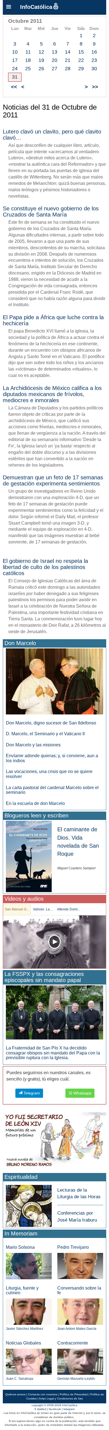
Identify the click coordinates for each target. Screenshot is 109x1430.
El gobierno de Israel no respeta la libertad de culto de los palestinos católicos (45, 567)
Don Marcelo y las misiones (33, 744)
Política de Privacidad (74, 1394)
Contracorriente (72, 1343)
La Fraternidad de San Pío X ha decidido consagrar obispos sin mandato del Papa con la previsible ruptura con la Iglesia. (53, 1053)
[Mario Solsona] (29, 1266)
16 (94, 52)
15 (81, 52)
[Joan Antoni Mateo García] (80, 1311)
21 (67, 60)
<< (14, 87)
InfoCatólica (36, 7)
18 (28, 60)
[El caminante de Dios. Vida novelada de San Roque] (29, 856)
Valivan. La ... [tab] (43, 909)
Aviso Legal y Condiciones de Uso (61, 1398)
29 (81, 68)
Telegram (31, 1093)
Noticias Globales (23, 1343)
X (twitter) (40, 1409)
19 (41, 60)
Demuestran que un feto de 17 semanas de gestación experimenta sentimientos (53, 480)
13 (54, 52)
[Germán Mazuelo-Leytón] (80, 1361)
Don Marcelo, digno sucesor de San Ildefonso (51, 723)
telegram (69, 1409)
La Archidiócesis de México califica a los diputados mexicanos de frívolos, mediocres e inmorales (52, 394)
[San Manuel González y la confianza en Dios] (54, 941)
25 (28, 68)
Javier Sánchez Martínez (24, 1329)
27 (54, 68)
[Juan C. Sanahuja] (29, 1361)
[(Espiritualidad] (29, 1204)
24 (15, 68)
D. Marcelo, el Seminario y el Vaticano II (45, 733)
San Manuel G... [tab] (17, 909)
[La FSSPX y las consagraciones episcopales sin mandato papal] (54, 1012)
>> (95, 87)
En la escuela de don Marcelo (35, 803)
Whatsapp (81, 1093)
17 (15, 60)
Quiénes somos (15, 1394)
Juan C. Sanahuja (19, 1379)
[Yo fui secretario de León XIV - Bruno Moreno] (54, 1140)
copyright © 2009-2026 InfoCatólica (54, 1405)
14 (67, 52)
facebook (55, 1409)
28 (67, 68)
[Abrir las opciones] (9, 7)
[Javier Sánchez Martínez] (29, 1311)
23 (94, 60)
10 (15, 52)
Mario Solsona (20, 1247)
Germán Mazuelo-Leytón (76, 1379)
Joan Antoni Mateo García (76, 1329)
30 (94, 68)
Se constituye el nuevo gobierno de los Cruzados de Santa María (51, 211)
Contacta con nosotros (42, 1394)
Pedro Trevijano (73, 1247)
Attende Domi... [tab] (68, 909)
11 (28, 52)
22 (81, 60)
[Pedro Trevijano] (80, 1266)
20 (54, 60)
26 (41, 68)
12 (41, 52)
